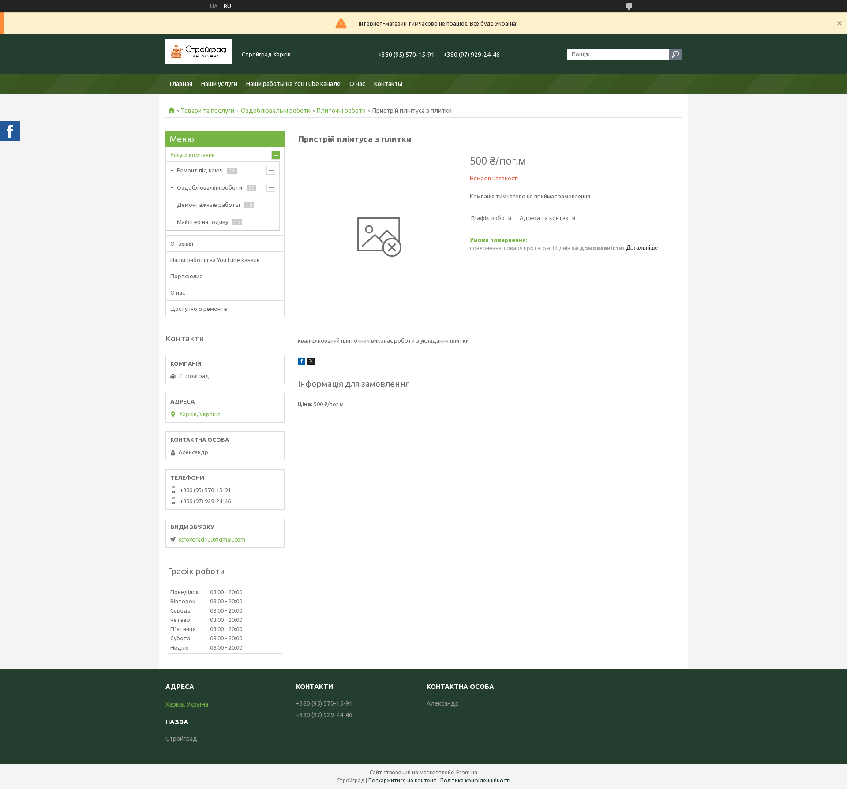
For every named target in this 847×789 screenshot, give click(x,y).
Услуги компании (192, 155)
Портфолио (186, 276)
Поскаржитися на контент (402, 780)
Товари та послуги (207, 110)
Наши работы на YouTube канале (293, 83)
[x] (311, 362)
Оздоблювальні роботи (276, 110)
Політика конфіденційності (475, 780)
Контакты (388, 83)
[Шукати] (675, 54)
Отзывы (181, 243)
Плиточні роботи (341, 110)
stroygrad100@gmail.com (212, 539)
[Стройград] (198, 54)
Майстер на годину (202, 222)
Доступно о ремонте (198, 309)
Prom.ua (466, 772)
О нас (357, 83)
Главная (181, 83)
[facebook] (301, 362)
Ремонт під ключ (200, 170)
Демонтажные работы (208, 205)
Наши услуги (219, 83)
